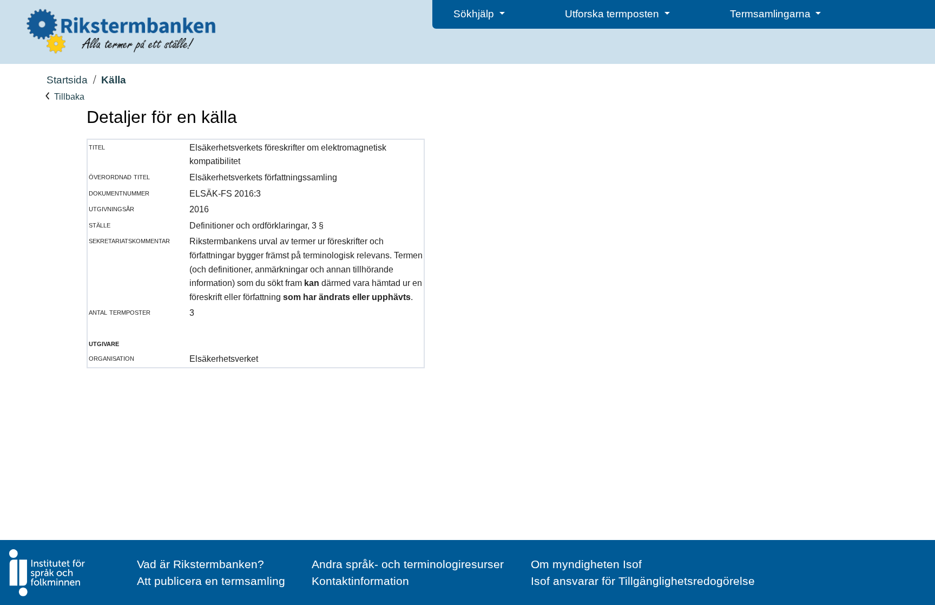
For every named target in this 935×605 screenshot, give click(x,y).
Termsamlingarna (771, 13)
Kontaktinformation (360, 581)
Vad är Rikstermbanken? (200, 564)
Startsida (67, 80)
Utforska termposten (613, 13)
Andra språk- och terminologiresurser (408, 564)
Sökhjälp (475, 13)
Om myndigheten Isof (586, 564)
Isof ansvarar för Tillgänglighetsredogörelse (643, 581)
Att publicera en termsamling (211, 581)
